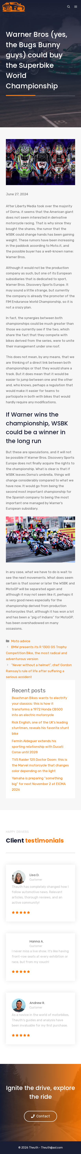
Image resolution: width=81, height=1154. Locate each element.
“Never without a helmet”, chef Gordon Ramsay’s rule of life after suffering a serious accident (39, 671)
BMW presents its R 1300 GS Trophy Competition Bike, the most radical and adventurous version (36, 653)
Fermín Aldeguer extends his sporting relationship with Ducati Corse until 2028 (37, 746)
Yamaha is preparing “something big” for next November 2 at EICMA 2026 (39, 783)
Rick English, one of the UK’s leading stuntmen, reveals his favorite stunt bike (40, 728)
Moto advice (20, 641)
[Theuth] (13, 7)
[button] (68, 7)
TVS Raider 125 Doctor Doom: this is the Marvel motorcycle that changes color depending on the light (40, 765)
